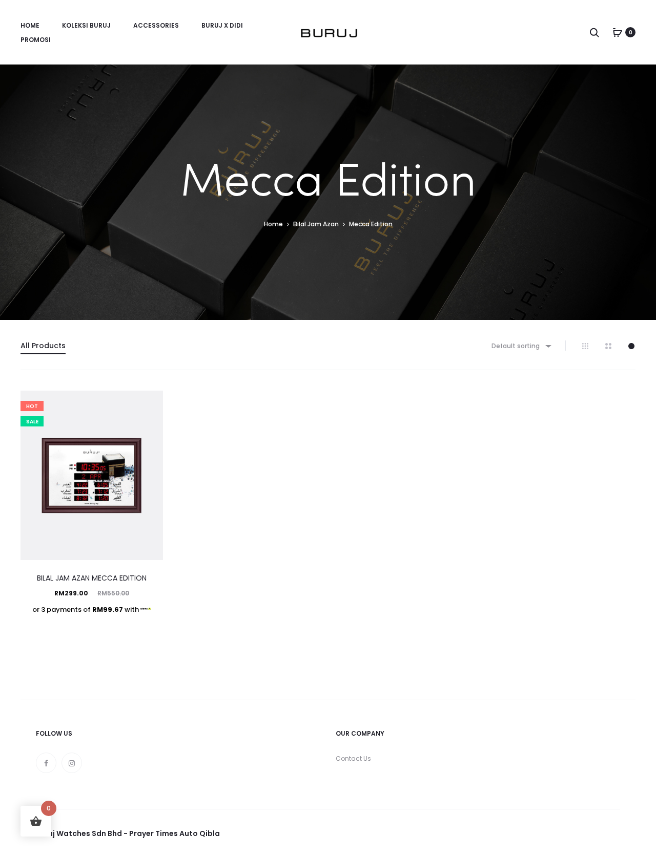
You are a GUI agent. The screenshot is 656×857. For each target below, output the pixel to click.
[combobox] (520, 345)
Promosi (35, 39)
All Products (43, 345)
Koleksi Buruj (86, 25)
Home (29, 25)
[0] (617, 32)
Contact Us (353, 758)
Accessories (156, 25)
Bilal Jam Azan (316, 224)
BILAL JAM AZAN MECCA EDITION (92, 578)
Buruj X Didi (222, 25)
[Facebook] (46, 763)
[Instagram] (71, 763)
